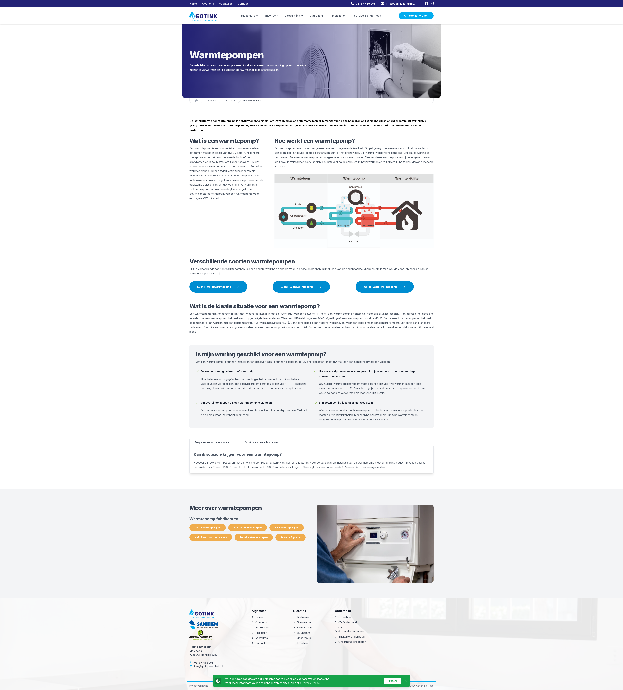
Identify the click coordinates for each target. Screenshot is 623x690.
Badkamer (303, 617)
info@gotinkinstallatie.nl (208, 666)
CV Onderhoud (347, 622)
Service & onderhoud (367, 15)
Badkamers (248, 15)
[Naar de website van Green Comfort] (218, 634)
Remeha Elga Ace (290, 537)
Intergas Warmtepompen (247, 527)
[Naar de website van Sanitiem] (218, 624)
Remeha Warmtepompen (254, 537)
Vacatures (225, 3)
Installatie (338, 15)
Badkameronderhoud (351, 636)
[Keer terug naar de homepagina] (203, 15)
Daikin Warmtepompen (207, 527)
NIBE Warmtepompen (287, 527)
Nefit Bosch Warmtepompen (211, 537)
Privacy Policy (310, 682)
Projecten (261, 632)
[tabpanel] (311, 460)
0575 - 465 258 (203, 662)
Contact (243, 3)
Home (193, 3)
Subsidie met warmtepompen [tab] (261, 442)
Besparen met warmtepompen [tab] (212, 442)
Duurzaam (317, 15)
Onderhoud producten (352, 641)
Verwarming (293, 15)
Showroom (271, 15)
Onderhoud (304, 638)
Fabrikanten (262, 627)
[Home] (196, 100)
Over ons (208, 3)
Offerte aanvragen (416, 15)
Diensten (211, 100)
